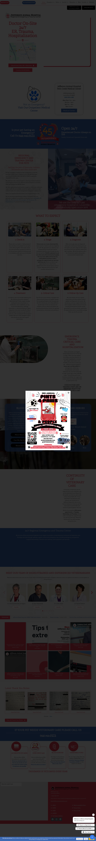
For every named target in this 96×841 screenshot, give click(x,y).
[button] (68, 392)
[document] (48, 420)
